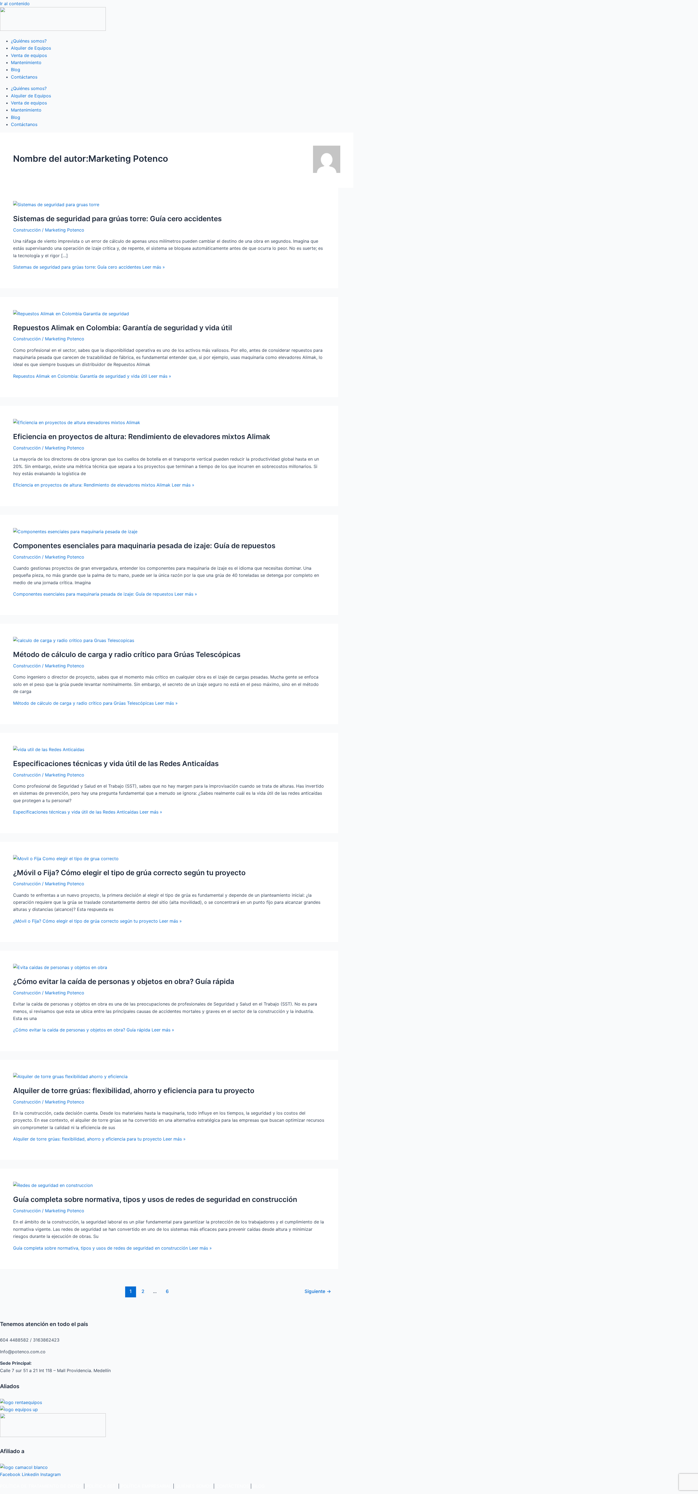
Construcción (27, 230)
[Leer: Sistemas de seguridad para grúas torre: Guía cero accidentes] (56, 204)
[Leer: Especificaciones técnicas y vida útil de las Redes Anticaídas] (48, 749)
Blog (15, 69)
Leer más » (89, 267)
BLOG (259, 1486)
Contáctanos (24, 77)
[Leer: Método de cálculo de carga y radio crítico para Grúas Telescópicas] (73, 640)
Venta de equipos (29, 55)
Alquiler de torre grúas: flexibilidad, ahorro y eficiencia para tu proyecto (133, 1090)
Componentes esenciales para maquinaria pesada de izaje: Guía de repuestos (144, 545)
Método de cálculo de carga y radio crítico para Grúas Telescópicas (126, 654)
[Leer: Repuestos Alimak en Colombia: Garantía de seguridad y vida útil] (71, 313)
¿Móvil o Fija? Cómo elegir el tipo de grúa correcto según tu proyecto (129, 872)
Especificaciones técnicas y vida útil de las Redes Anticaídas (116, 763)
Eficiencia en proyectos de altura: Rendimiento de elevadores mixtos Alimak (141, 436)
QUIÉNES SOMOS (194, 1486)
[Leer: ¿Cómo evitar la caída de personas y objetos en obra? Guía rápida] (60, 967)
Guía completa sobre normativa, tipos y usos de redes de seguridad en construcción (155, 1199)
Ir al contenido (15, 3)
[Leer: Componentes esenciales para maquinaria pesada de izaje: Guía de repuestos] (75, 531)
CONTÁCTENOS (232, 1486)
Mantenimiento (26, 62)
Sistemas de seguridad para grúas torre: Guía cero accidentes (117, 218)
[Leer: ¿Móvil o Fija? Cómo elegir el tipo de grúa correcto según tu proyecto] (66, 858)
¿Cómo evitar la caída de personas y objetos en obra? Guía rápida (123, 981)
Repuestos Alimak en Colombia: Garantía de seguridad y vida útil (122, 327)
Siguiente (318, 1291)
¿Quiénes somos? (29, 41)
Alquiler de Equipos (31, 48)
